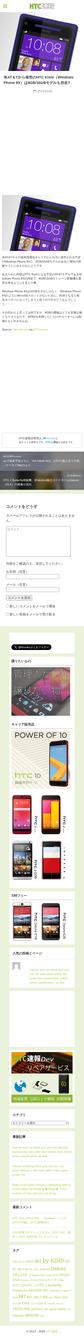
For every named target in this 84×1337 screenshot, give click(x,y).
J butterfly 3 (55, 1290)
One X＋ (60, 1303)
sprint (61, 1309)
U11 (69, 1309)
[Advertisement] (42, 125)
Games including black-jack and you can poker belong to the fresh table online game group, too (40, 1170)
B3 (26, 1269)
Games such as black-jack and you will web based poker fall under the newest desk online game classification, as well (49, 976)
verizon (32, 1315)
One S (34, 1303)
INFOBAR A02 (38, 1290)
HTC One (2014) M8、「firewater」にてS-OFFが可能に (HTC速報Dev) (39, 1220)
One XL (51, 1303)
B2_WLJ (18, 1269)
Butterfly (45, 1269)
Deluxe (58, 1268)
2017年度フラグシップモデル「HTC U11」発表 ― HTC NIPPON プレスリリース (41, 1234)
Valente (18, 1315)
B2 (67, 1261)
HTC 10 (19, 1285)
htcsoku (51, 438)
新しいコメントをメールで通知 (32, 606)
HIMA (60, 1280)
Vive (42, 1316)
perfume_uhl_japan (44, 1309)
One (26, 1303)
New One (61, 1297)
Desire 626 (38, 1275)
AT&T (30, 1261)
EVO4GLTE (44, 1280)
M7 (22, 1296)
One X (42, 1303)
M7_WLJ (34, 1297)
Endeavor (25, 1280)
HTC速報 (42, 6)
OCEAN (17, 1303)
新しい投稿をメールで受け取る (32, 614)
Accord (21, 1262)
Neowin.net (21, 329)
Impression (20, 1290)
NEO (51, 1297)
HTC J (31, 1285)
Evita (34, 1280)
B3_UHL (34, 1269)
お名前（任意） (17, 571)
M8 (45, 1297)
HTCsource (40, 329)
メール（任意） (17, 584)
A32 (15, 1261)
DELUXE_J (22, 1275)
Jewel (65, 1290)
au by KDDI (49, 1260)
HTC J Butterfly (49, 1285)
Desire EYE (51, 1275)
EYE (54, 1280)
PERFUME (22, 1309)
